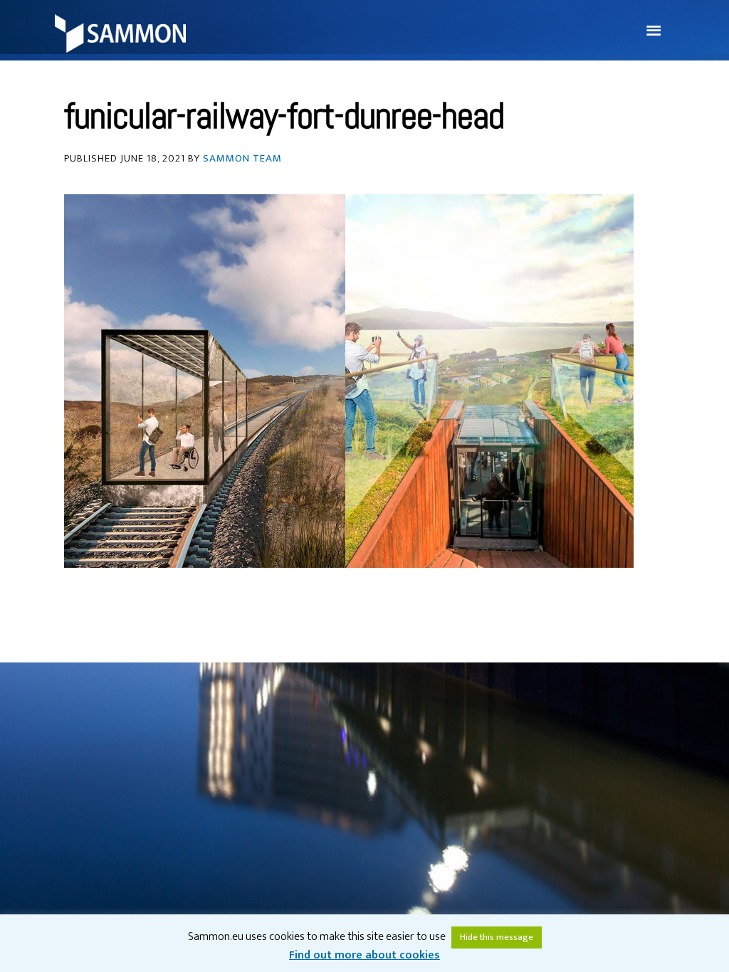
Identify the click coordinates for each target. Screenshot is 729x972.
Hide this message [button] (496, 937)
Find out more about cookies (364, 955)
